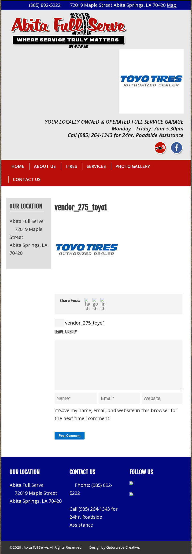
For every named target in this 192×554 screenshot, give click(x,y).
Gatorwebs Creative (122, 547)
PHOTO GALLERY (132, 166)
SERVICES (96, 166)
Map (172, 5)
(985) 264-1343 (95, 134)
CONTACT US (27, 179)
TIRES (71, 166)
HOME (17, 166)
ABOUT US (45, 166)
